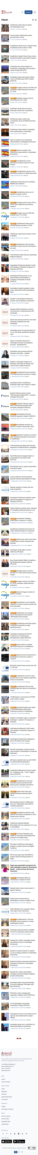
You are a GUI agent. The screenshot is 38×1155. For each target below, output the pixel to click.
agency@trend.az (5, 1070)
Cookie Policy (5, 1124)
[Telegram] (18, 1133)
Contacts (3, 1094)
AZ (19, 1152)
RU (22, 1152)
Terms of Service (5, 1116)
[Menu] (35, 12)
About (3, 1089)
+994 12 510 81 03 (6, 1068)
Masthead (4, 1091)
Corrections (4, 1099)
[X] (10, 1133)
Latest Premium (5, 1082)
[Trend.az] (6, 12)
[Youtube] (14, 1133)
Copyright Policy (5, 1121)
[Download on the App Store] (6, 1141)
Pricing (3, 1106)
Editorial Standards (6, 1097)
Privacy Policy (5, 1118)
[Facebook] (6, 1133)
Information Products (7, 1109)
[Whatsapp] (3, 1133)
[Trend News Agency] (6, 1054)
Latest (3, 1079)
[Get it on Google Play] (19, 1141)
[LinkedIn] (22, 1133)
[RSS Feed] (26, 1133)
